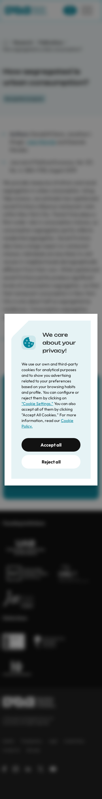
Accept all (51, 445)
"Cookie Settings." (37, 403)
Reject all (51, 462)
